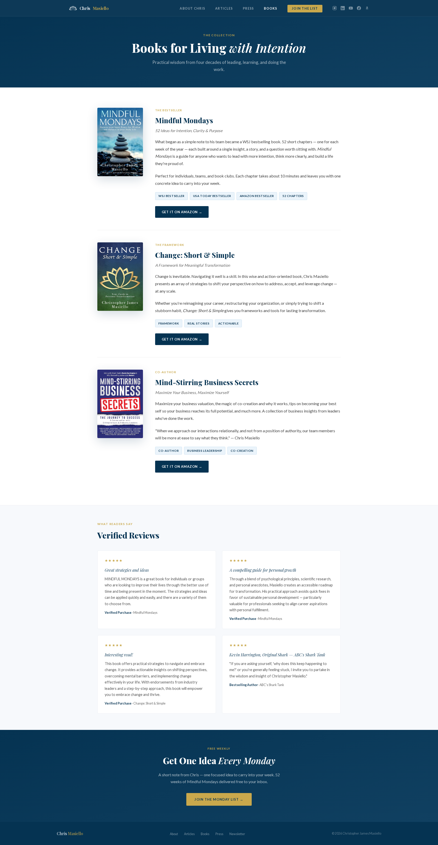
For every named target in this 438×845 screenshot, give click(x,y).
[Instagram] (335, 8)
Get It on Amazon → (182, 212)
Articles (224, 8)
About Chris (192, 8)
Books (270, 8)
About (174, 834)
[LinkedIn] (343, 8)
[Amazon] (367, 8)
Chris (94, 8)
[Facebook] (359, 8)
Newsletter (237, 834)
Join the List (305, 8)
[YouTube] (351, 8)
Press (248, 8)
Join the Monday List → (218, 799)
